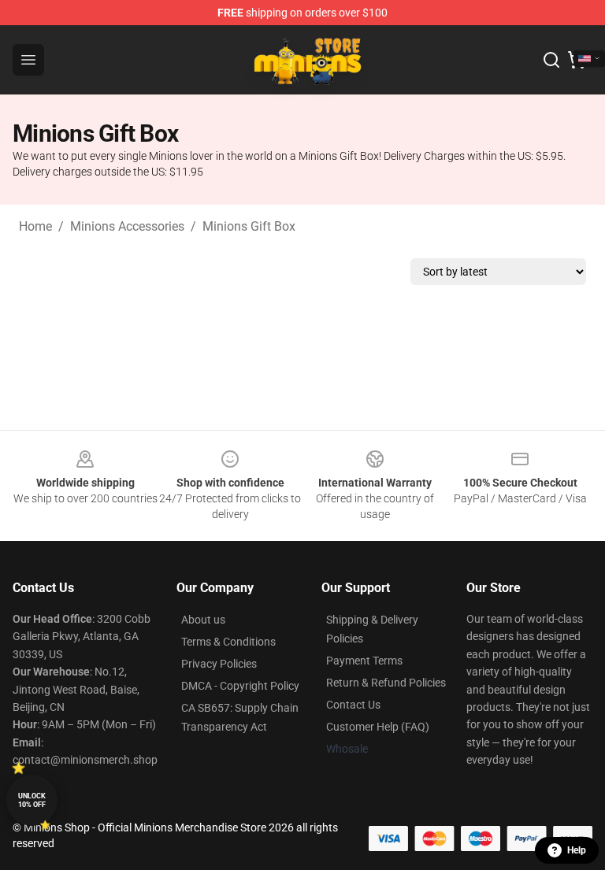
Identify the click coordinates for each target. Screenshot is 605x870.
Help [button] (576, 850)
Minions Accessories (127, 226)
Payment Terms (364, 660)
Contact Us (353, 704)
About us (203, 619)
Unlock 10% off (32, 800)
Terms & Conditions (228, 641)
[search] (551, 59)
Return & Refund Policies (386, 682)
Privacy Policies (219, 663)
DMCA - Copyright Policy (240, 685)
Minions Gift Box (248, 226)
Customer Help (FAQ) (377, 726)
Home (35, 226)
